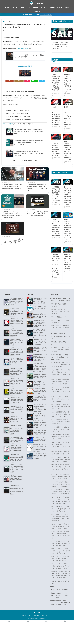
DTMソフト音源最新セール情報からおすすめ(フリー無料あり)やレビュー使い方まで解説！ (61, 364)
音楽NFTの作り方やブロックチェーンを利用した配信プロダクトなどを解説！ (60, 311)
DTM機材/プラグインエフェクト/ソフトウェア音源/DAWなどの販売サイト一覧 (61, 349)
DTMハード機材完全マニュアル (59, 317)
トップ (65, 622)
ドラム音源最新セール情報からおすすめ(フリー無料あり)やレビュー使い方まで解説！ (61, 406)
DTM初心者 (14, 7)
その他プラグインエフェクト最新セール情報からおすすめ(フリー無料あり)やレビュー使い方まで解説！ (61, 468)
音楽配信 (52, 7)
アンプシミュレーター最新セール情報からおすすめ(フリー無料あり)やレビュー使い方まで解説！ (61, 476)
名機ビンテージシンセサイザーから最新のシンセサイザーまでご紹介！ (60, 328)
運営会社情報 (37, 615)
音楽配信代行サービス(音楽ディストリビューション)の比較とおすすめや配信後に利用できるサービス (60, 602)
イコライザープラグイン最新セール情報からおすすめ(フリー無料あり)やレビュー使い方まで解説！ (61, 484)
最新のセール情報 (8, 124)
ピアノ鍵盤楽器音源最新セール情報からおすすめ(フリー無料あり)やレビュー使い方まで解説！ (61, 414)
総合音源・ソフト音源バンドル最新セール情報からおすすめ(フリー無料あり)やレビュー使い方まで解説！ (61, 445)
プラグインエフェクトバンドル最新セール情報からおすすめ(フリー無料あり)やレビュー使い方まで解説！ (61, 535)
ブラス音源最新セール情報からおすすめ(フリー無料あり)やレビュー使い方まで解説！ (61, 421)
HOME (7, 7)
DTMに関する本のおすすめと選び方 (61, 337)
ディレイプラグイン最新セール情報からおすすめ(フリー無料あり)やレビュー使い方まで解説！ (61, 509)
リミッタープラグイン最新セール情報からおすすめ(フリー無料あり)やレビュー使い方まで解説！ (61, 566)
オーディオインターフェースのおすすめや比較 (60, 321)
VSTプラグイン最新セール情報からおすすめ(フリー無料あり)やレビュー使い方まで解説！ (60, 357)
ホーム (9, 622)
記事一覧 (46, 622)
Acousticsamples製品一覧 (25, 66)
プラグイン (22, 7)
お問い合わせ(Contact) (27, 615)
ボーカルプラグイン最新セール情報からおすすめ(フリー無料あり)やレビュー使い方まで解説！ (61, 543)
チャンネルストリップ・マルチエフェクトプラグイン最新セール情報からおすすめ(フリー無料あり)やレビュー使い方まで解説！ (61, 500)
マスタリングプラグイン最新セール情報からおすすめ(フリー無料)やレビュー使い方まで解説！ (61, 551)
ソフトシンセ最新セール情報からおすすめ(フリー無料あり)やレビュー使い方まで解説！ (61, 399)
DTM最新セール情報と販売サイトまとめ (60, 343)
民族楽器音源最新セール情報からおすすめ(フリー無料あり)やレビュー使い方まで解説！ (61, 436)
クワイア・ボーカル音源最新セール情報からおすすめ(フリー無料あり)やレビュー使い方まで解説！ (61, 382)
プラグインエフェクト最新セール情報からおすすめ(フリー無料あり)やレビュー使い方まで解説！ (61, 459)
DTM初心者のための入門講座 (58, 333)
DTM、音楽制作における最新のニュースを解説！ (60, 305)
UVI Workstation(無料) (22, 48)
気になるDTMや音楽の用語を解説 (60, 589)
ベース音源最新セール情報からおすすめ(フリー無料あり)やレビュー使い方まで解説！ (61, 429)
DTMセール (60, 7)
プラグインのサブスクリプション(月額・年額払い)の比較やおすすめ (61, 453)
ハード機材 (35, 7)
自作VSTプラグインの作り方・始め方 (60, 582)
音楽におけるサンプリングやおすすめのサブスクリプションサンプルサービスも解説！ (60, 595)
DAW (29, 7)
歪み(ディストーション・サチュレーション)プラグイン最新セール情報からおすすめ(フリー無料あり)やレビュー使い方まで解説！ (61, 574)
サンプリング (44, 7)
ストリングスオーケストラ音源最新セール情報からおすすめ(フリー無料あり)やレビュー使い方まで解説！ (61, 390)
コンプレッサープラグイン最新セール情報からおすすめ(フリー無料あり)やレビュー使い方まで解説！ (61, 491)
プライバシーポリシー (47, 615)
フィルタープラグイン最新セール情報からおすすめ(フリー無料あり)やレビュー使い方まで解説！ (61, 526)
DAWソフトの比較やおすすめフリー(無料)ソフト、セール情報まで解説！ (60, 299)
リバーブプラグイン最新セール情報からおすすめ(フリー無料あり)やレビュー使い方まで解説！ (61, 558)
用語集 (67, 7)
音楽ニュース (37, 11)
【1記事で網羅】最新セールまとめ (30, 14)
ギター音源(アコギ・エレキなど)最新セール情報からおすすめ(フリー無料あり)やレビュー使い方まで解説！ (61, 373)
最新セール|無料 (27, 622)
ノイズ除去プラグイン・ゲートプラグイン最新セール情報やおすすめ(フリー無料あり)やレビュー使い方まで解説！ (61, 517)
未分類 (52, 586)
